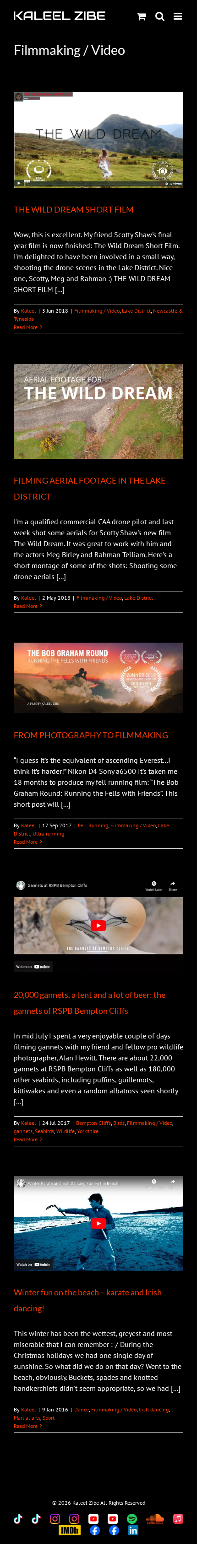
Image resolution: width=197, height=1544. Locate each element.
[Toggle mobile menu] (178, 16)
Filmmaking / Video (97, 310)
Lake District (136, 310)
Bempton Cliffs (93, 1122)
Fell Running (93, 825)
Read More (26, 327)
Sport (49, 1417)
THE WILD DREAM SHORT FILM (74, 209)
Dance (81, 1409)
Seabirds (44, 1131)
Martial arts (27, 1417)
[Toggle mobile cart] (141, 16)
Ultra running (48, 833)
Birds (119, 1122)
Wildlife (65, 1131)
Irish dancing (154, 1409)
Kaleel (28, 310)
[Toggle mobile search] (159, 16)
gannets (23, 1131)
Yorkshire (87, 1131)
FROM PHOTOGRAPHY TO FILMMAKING (91, 735)
